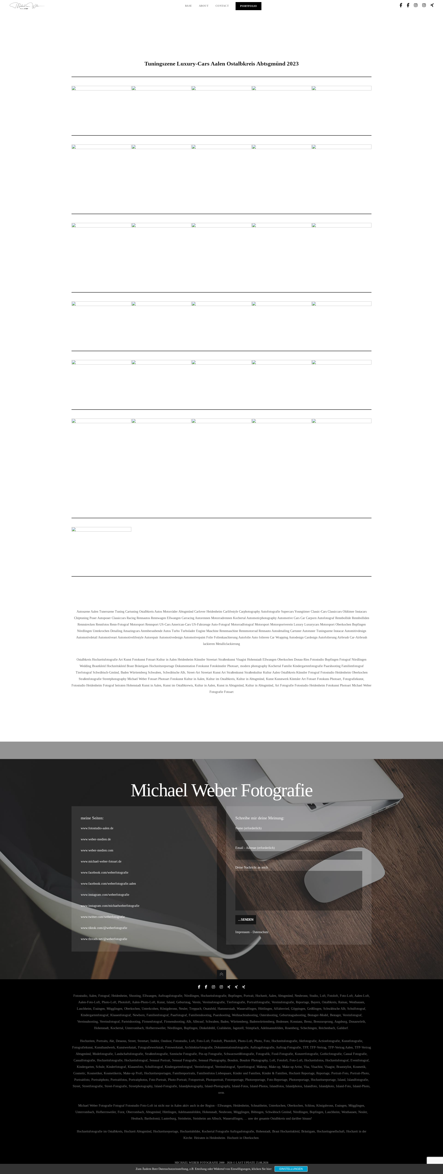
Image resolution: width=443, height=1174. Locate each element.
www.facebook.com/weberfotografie (104, 872)
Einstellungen (291, 1169)
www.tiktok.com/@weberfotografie (104, 928)
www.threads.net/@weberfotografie (104, 939)
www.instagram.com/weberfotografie (105, 894)
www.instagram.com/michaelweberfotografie (110, 905)
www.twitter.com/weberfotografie (103, 917)
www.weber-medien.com (97, 850)
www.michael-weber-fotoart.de (101, 861)
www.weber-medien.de (96, 839)
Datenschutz (260, 932)
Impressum (242, 932)
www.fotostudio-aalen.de (97, 828)
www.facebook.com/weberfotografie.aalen (108, 883)
